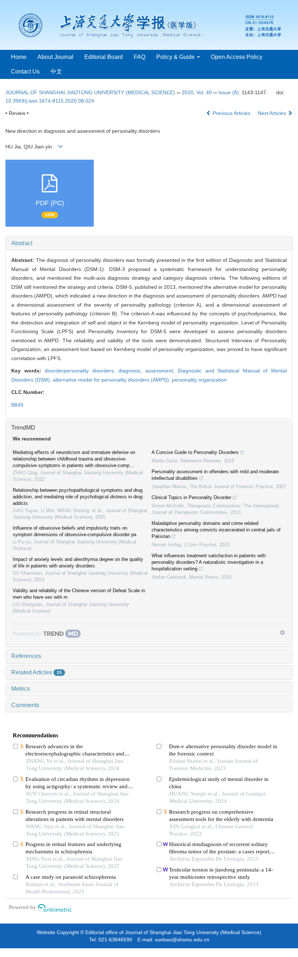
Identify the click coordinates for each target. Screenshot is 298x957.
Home (19, 57)
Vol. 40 (204, 92)
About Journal (55, 57)
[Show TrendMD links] (282, 632)
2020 (187, 92)
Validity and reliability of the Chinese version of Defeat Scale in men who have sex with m (79, 594)
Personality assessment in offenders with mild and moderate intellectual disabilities (215, 475)
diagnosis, (131, 371)
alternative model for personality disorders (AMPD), (112, 380)
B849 (17, 405)
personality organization (199, 380)
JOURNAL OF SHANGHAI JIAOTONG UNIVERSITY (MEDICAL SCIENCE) (90, 92)
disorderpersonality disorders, (81, 371)
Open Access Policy (236, 57)
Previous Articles (231, 113)
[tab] (149, 243)
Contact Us (25, 71)
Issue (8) (228, 92)
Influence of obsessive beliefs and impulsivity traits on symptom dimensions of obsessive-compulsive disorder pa (74, 531)
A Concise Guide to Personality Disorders (195, 452)
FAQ (139, 57)
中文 (56, 71)
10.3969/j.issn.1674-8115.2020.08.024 (49, 101)
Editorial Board (103, 57)
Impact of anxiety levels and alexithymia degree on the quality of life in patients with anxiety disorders (78, 563)
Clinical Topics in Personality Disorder (191, 497)
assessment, (161, 371)
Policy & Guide (176, 57)
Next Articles (272, 113)
